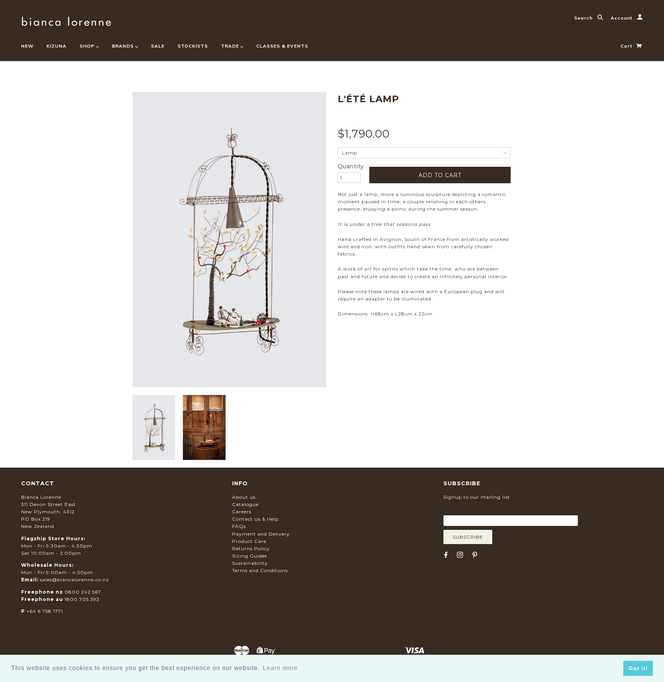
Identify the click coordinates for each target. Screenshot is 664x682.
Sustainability (250, 563)
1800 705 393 (82, 599)
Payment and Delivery (261, 534)
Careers (241, 511)
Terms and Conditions (260, 570)
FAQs (239, 526)
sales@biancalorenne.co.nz (74, 579)
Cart (627, 46)
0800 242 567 (83, 592)
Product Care (249, 541)
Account (622, 18)
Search (584, 18)
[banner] (66, 20)
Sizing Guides (249, 556)
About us (244, 497)
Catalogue (245, 504)
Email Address (480, 509)
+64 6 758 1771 (45, 611)
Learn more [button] (280, 668)
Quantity (349, 166)
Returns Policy (251, 548)
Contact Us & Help (255, 519)
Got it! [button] (638, 668)
